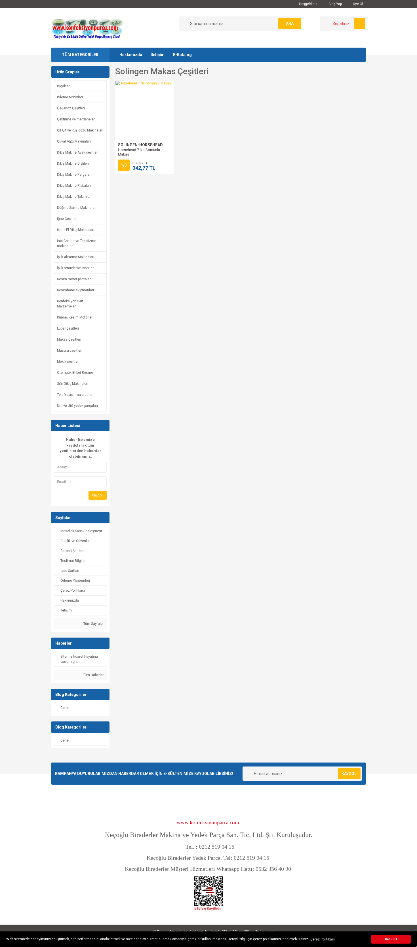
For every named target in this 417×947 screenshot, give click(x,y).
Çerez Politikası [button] (322, 939)
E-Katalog (182, 54)
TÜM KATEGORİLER (80, 54)
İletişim (158, 54)
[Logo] (87, 27)
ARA (290, 23)
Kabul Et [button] (391, 939)
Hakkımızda (130, 54)
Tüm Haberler (93, 675)
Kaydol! (97, 495)
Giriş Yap (335, 4)
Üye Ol (357, 4)
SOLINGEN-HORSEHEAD (140, 145)
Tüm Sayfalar (93, 624)
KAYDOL (349, 773)
